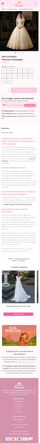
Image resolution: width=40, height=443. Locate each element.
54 (4, 81)
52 (30, 76)
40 (25, 71)
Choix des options (18, 314)
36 (14, 71)
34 (9, 71)
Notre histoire (18, 404)
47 (14, 76)
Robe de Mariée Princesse (26, 9)
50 (25, 76)
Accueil (3, 9)
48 (20, 76)
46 (9, 76)
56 (9, 81)
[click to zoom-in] (20, 31)
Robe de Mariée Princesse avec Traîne (18, 306)
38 (20, 71)
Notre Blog (18, 406)
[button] (35, 3)
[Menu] (5, 3)
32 (4, 71)
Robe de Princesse (12, 9)
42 (30, 71)
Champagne (21, 260)
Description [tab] (5, 128)
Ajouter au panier (24, 90)
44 (4, 76)
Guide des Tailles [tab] (7, 133)
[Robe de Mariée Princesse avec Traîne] (18, 286)
